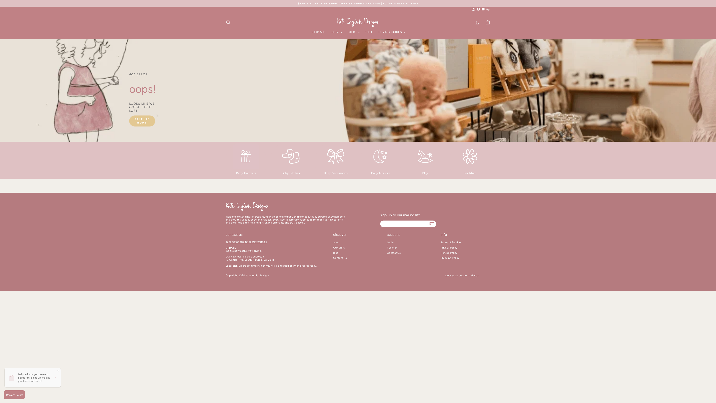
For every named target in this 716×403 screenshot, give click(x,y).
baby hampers (336, 216)
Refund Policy (449, 252)
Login (390, 242)
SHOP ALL (318, 32)
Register (392, 247)
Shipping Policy (450, 257)
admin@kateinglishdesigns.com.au (246, 241)
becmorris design (469, 275)
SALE (369, 32)
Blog (336, 252)
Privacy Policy (449, 247)
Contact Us (340, 257)
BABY (335, 32)
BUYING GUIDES (391, 32)
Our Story (339, 247)
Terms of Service (451, 242)
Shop (336, 242)
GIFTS (352, 32)
